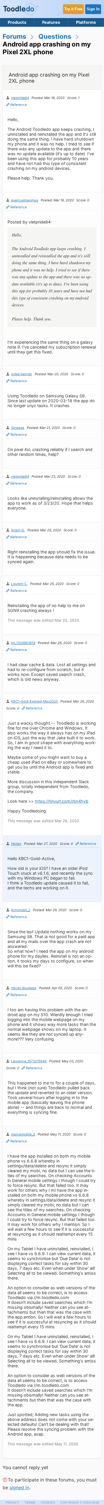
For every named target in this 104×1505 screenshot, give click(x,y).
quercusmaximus (24, 200)
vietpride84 (20, 98)
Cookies (48, 1502)
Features (51, 22)
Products (17, 22)
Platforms (86, 22)
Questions (54, 36)
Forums (14, 36)
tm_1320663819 (23, 643)
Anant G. (18, 530)
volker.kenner (21, 374)
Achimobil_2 (20, 910)
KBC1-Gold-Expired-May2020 (34, 701)
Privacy (13, 1502)
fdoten (16, 844)
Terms (30, 1502)
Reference (18, 105)
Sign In (93, 9)
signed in (19, 1487)
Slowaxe (17, 428)
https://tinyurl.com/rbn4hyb (61, 801)
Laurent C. (19, 584)
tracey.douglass (23, 988)
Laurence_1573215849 (29, 1061)
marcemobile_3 (23, 1134)
